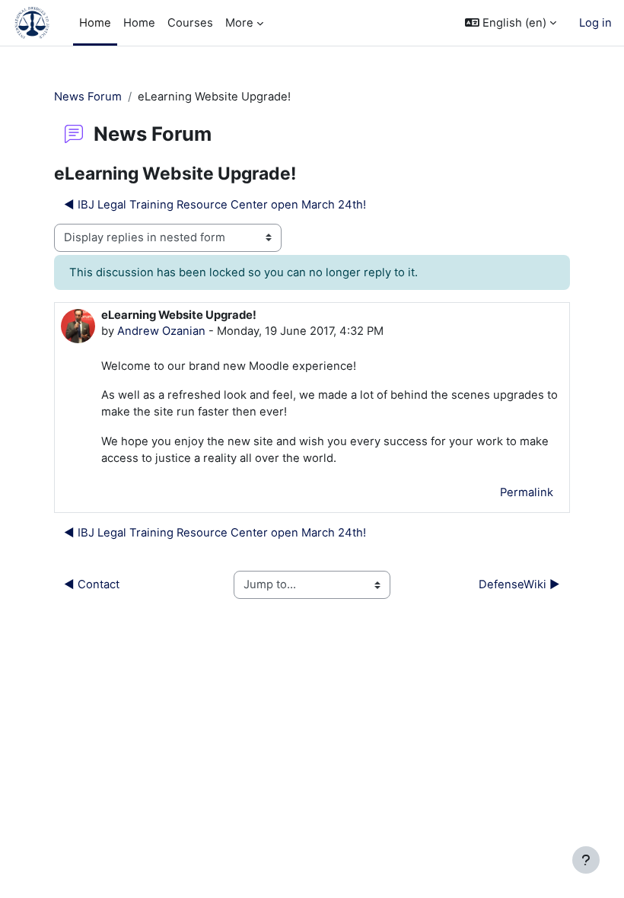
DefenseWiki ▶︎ (519, 584)
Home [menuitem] (95, 23)
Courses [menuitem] (190, 23)
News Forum (88, 96)
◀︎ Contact (91, 584)
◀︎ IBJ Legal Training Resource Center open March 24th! (215, 205)
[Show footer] (586, 860)
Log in (595, 23)
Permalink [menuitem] (526, 492)
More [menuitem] (239, 23)
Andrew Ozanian (161, 331)
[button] (510, 23)
